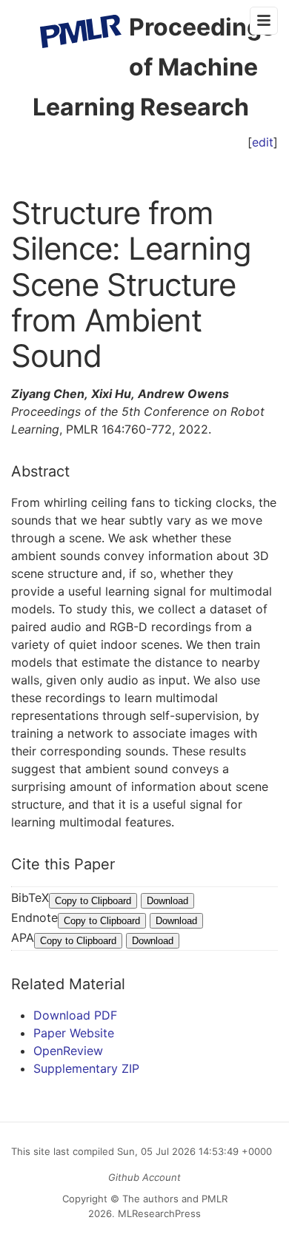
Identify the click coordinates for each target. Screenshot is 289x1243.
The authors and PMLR (174, 1199)
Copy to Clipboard (93, 900)
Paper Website (73, 1032)
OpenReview (68, 1050)
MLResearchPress (158, 1213)
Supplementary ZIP (86, 1068)
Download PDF (75, 1015)
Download (167, 900)
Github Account (144, 1177)
